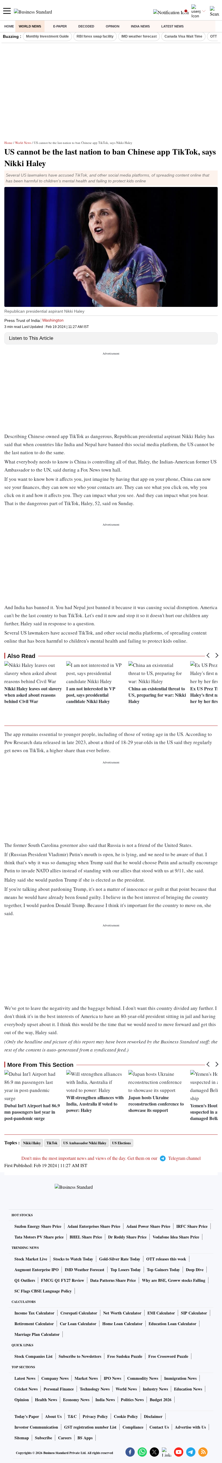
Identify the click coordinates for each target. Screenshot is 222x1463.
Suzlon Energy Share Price (37, 1226)
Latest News (172, 26)
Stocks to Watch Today (73, 1259)
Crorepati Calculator (78, 1313)
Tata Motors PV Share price (39, 1237)
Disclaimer (153, 1416)
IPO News (112, 1378)
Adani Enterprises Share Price (93, 1226)
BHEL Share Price (86, 1237)
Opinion (112, 26)
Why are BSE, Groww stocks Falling (173, 1280)
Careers (64, 1438)
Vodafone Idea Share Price (176, 1237)
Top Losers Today (125, 1270)
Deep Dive (195, 1270)
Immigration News (180, 1378)
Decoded (86, 26)
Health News (46, 1400)
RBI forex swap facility (95, 36)
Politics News (132, 1400)
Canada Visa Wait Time (183, 36)
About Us (53, 1416)
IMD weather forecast (139, 36)
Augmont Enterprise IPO (36, 1270)
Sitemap (21, 1438)
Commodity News (142, 1378)
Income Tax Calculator (34, 1313)
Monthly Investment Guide (47, 36)
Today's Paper (26, 1416)
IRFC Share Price (192, 1226)
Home (9, 26)
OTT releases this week (166, 1259)
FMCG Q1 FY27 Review (62, 1280)
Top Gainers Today (163, 1270)
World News (30, 26)
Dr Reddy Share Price (127, 1237)
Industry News (155, 1389)
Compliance (133, 1427)
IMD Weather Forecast (84, 1270)
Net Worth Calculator (122, 1313)
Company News (55, 1378)
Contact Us (159, 1427)
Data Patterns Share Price (113, 1280)
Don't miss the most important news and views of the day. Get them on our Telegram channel (111, 1158)
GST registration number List (90, 1427)
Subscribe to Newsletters (80, 1356)
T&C (72, 1416)
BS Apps (84, 1438)
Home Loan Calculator (122, 1324)
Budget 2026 (160, 1400)
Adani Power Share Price (148, 1226)
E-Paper (60, 26)
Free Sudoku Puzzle (124, 1356)
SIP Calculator (194, 1313)
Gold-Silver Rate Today (119, 1259)
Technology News (95, 1389)
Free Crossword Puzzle (168, 1356)
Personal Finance (59, 1389)
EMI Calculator (161, 1313)
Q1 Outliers (24, 1280)
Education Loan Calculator (172, 1324)
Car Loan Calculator (78, 1324)
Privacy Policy (95, 1416)
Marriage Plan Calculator (37, 1334)
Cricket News (26, 1389)
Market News (86, 1378)
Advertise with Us (190, 1427)
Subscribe (43, 1438)
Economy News (76, 1400)
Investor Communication (36, 1427)
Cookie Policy (126, 1416)
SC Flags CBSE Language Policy (43, 1291)
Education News (188, 1389)
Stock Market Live (30, 1259)
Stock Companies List (33, 1356)
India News (140, 26)
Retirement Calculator (34, 1324)
